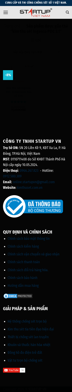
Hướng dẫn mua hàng (23, 285)
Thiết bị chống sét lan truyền (28, 337)
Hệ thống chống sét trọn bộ (27, 321)
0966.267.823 (29, 170)
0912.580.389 (12, 176)
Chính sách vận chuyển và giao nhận (33, 254)
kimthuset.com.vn (29, 187)
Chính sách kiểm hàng (23, 246)
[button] (5, 12)
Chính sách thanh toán (24, 262)
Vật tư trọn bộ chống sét (25, 360)
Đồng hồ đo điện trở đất (25, 352)
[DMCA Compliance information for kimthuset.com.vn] (18, 296)
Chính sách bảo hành (22, 278)
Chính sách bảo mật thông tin (29, 238)
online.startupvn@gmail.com (34, 182)
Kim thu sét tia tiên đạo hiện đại (31, 329)
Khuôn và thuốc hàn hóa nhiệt (29, 345)
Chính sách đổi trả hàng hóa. (28, 270)
